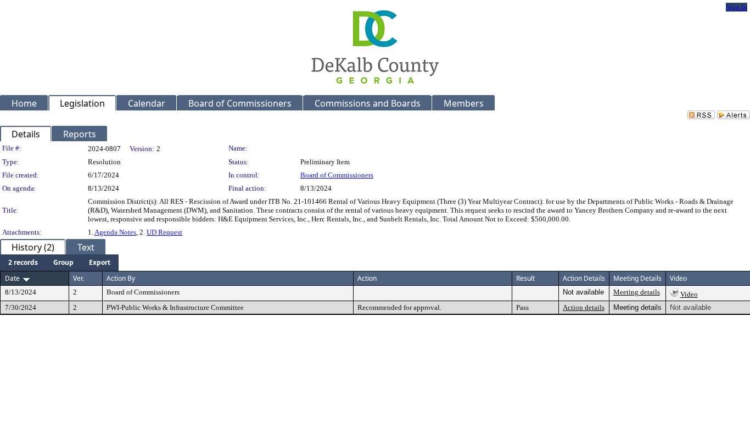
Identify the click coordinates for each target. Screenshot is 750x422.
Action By (121, 278)
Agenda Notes (115, 232)
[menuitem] (23, 262)
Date (12, 278)
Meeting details (636, 292)
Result (525, 278)
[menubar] (59, 262)
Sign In (736, 7)
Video (689, 294)
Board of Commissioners (336, 175)
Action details (584, 307)
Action (367, 278)
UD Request (164, 232)
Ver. (78, 278)
